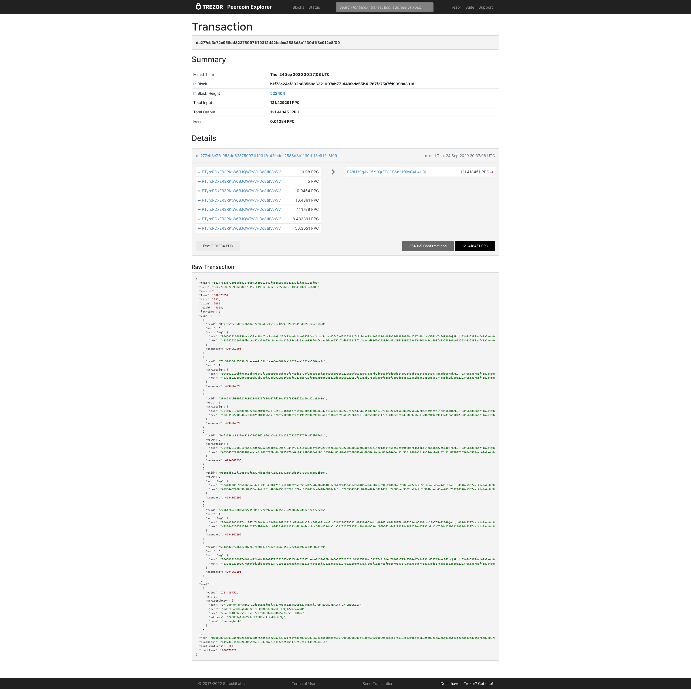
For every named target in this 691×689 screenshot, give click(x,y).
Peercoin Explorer (249, 7)
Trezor (455, 7)
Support (486, 7)
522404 (277, 93)
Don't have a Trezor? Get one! (467, 683)
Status (314, 7)
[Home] (209, 7)
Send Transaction (378, 683)
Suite (469, 7)
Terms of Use (303, 683)
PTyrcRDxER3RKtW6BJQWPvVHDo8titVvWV (241, 171)
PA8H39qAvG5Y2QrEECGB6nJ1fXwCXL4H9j (386, 171)
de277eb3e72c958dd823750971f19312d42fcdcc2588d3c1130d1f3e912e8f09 (266, 155)
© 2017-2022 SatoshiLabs (221, 683)
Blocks (298, 7)
